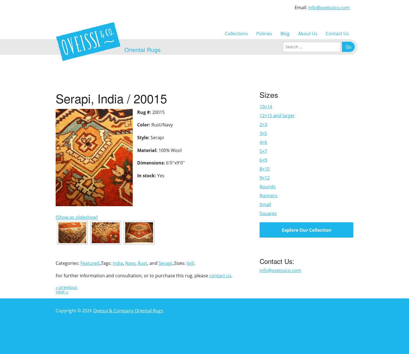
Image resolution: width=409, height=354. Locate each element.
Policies (264, 34)
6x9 (190, 263)
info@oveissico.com (329, 7)
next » (62, 292)
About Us (307, 34)
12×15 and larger (277, 116)
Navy (130, 263)
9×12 (265, 178)
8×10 (265, 169)
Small (265, 204)
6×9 (263, 160)
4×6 (263, 142)
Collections (236, 34)
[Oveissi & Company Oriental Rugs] (88, 41)
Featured (89, 263)
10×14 (266, 107)
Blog (285, 34)
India (118, 263)
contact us (220, 276)
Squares (268, 213)
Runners (268, 196)
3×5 (263, 133)
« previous (66, 287)
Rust (142, 263)
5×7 (263, 151)
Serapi (165, 263)
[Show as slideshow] (77, 217)
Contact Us (337, 34)
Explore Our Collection (306, 230)
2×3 (263, 124)
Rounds (268, 187)
